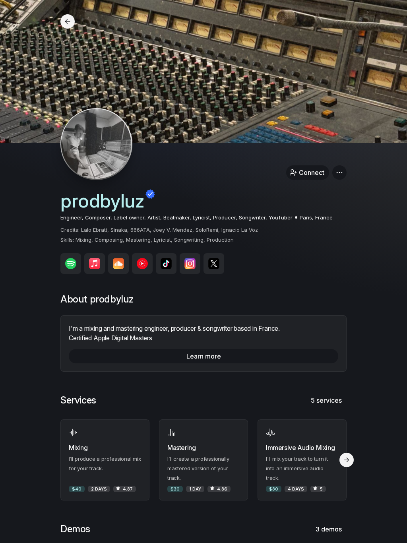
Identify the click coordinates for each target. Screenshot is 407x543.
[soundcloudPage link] (118, 263)
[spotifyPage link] (70, 263)
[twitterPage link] (214, 263)
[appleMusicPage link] (94, 263)
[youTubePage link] (142, 263)
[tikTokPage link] (166, 263)
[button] (339, 172)
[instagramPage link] (190, 263)
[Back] (67, 21)
